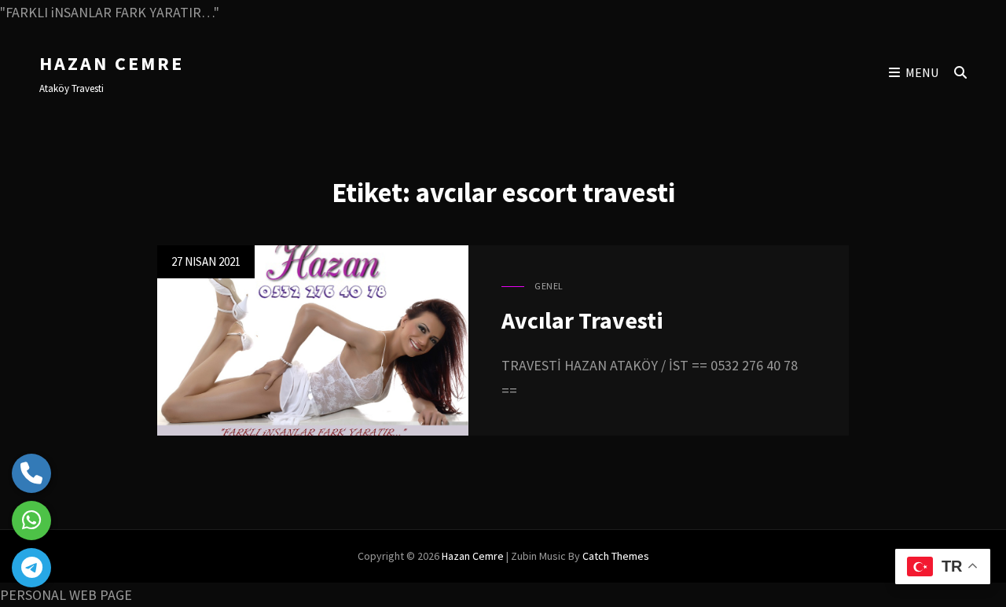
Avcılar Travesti (582, 320)
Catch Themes (615, 556)
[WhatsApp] (31, 520)
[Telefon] (31, 473)
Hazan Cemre (111, 63)
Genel (549, 286)
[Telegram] (31, 567)
